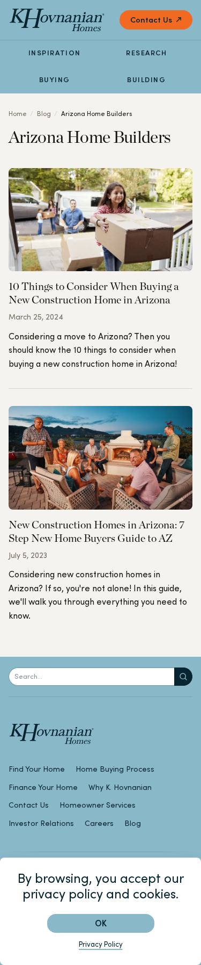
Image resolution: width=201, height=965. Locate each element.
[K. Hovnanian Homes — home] (57, 20)
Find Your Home (37, 769)
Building (146, 79)
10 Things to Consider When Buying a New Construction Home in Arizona (94, 293)
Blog (44, 114)
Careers (99, 823)
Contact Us (151, 19)
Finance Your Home (43, 787)
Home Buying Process (115, 769)
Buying (54, 79)
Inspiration (54, 52)
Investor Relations (41, 823)
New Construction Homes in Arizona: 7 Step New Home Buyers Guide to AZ (96, 531)
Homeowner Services (97, 805)
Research (146, 52)
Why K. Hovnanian (120, 787)
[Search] (183, 676)
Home (18, 114)
